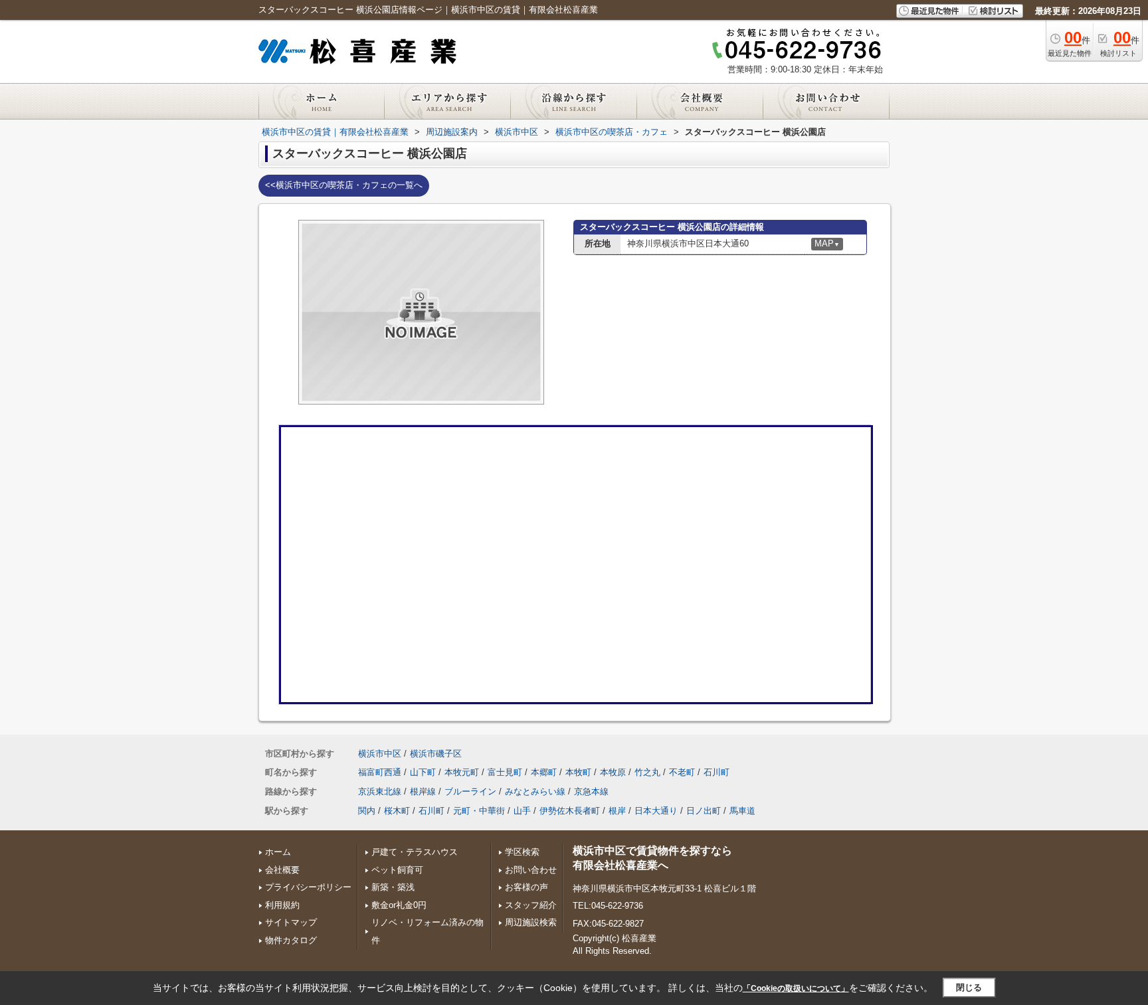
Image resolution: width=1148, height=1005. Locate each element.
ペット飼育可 (397, 870)
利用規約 (282, 905)
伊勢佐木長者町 (569, 811)
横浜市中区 (379, 754)
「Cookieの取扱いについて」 (796, 988)
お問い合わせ (531, 870)
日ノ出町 (703, 811)
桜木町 (397, 811)
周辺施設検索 (531, 922)
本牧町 (578, 772)
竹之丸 (647, 772)
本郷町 (544, 772)
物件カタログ (291, 940)
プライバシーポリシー (308, 887)
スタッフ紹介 (531, 905)
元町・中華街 (479, 811)
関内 (366, 811)
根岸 (617, 811)
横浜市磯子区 (436, 754)
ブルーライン (470, 791)
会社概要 (282, 870)
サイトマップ (291, 922)
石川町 (716, 772)
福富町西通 (379, 772)
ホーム (278, 852)
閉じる (969, 987)
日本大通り (656, 811)
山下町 (423, 772)
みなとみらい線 (535, 791)
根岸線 (423, 791)
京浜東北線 (379, 791)
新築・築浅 (393, 887)
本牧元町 (461, 772)
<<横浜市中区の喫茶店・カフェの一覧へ (344, 185)
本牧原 (613, 772)
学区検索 (522, 852)
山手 (522, 811)
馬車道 (742, 811)
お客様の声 (526, 887)
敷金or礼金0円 (399, 905)
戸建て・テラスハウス (414, 852)
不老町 (682, 772)
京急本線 (591, 791)
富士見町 (505, 772)
